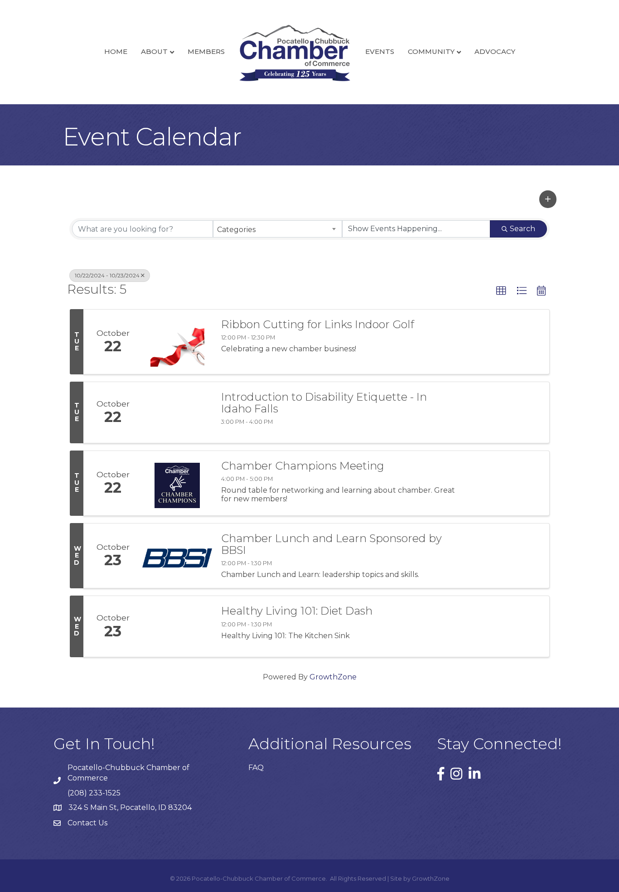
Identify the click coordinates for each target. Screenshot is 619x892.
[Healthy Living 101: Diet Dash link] (177, 626)
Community (431, 51)
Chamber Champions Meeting (302, 466)
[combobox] (277, 229)
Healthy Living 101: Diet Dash (296, 611)
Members (206, 51)
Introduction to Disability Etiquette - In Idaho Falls (324, 403)
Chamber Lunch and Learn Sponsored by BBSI (331, 545)
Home (115, 51)
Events (379, 51)
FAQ (256, 767)
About (154, 51)
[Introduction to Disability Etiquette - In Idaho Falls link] (177, 412)
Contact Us (87, 823)
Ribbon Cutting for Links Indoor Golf (317, 324)
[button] (547, 199)
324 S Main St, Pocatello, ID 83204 (130, 807)
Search (522, 228)
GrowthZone (333, 677)
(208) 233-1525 (94, 793)
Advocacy (494, 51)
